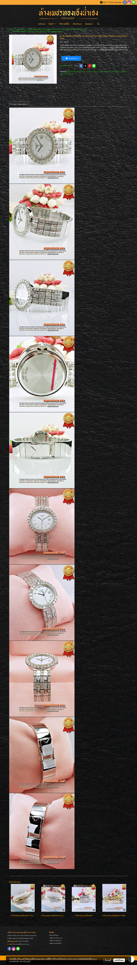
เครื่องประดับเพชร (56, 938)
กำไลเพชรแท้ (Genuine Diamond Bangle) (113, 71)
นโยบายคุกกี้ (26, 961)
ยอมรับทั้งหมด (119, 960)
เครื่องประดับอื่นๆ (55, 943)
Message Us (72, 58)
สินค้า (51, 23)
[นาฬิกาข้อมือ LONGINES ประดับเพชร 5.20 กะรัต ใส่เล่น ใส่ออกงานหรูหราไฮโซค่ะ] (33, 59)
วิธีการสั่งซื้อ (64, 23)
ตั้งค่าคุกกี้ (108, 960)
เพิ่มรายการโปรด (66, 66)
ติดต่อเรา (89, 23)
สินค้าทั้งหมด (54, 935)
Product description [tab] (19, 104)
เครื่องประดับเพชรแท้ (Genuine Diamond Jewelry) (83, 71)
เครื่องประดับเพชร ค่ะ (66, 74)
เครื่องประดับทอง (55, 941)
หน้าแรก (41, 23)
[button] (98, 24)
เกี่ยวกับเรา (77, 23)
